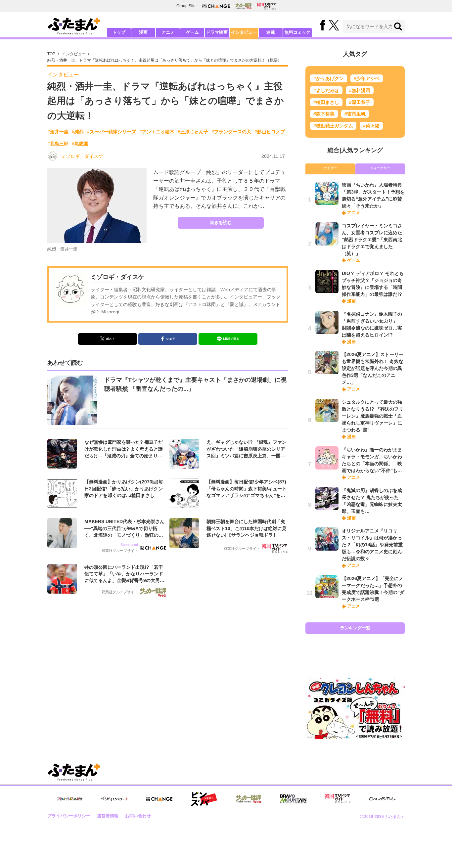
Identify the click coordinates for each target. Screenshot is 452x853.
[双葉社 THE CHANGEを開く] (216, 6)
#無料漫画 (359, 90)
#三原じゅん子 (193, 131)
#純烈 (78, 131)
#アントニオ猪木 (156, 131)
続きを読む (221, 222)
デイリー (330, 168)
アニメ (167, 32)
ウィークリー (380, 168)
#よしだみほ (326, 90)
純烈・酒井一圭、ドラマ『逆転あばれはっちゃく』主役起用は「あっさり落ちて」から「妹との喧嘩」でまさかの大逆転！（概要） (164, 60)
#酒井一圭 (57, 131)
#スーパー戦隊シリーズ (111, 131)
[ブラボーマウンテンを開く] (293, 798)
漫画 (143, 32)
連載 (270, 32)
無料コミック (297, 32)
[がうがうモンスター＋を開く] (114, 798)
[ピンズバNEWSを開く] (204, 799)
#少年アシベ (367, 78)
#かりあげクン (328, 78)
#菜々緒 (371, 125)
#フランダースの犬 (231, 131)
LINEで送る (231, 338)
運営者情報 (107, 815)
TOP (51, 54)
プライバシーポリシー (68, 815)
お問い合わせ (138, 815)
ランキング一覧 (355, 627)
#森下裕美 (324, 113)
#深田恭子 (359, 102)
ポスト (110, 338)
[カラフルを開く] (382, 799)
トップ (119, 32)
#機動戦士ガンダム (333, 125)
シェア (170, 338)
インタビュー (244, 32)
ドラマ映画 (217, 32)
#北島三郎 (57, 143)
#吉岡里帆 (355, 113)
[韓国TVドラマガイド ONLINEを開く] (266, 6)
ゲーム (192, 32)
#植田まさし (326, 102)
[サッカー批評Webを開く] (243, 6)
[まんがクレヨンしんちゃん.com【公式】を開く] (70, 798)
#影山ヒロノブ (269, 131)
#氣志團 (80, 143)
